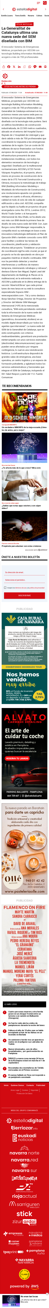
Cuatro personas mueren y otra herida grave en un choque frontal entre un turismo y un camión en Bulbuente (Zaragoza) (23, 1015)
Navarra (31, 16)
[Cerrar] (47, 1294)
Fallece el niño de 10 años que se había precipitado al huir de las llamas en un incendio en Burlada (23, 1032)
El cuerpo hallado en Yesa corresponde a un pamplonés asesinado (24, 1076)
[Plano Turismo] (35, 1242)
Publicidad (40, 1085)
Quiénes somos (17, 1085)
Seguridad (34, 1090)
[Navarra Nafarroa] (24, 1261)
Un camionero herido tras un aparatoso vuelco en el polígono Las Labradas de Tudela (24, 1042)
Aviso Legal (15, 1090)
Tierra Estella (20, 16)
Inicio (6, 1085)
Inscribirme (24, 595)
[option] (25, 9)
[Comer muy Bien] (13, 1242)
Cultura (39, 16)
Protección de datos (24, 1094)
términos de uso (21, 588)
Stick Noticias (24, 24)
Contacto (30, 1085)
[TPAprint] (13, 1252)
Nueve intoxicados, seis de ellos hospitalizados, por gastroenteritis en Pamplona (23, 1051)
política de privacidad (36, 588)
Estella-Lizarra (7, 16)
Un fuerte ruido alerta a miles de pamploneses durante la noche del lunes (24, 1024)
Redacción (7, 81)
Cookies (25, 1090)
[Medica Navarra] (35, 1233)
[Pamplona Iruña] (35, 1252)
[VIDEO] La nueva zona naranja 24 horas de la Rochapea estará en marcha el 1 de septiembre (24, 1060)
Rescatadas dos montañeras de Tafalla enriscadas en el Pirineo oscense (24, 1069)
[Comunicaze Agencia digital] (24, 1100)
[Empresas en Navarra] (13, 1233)
